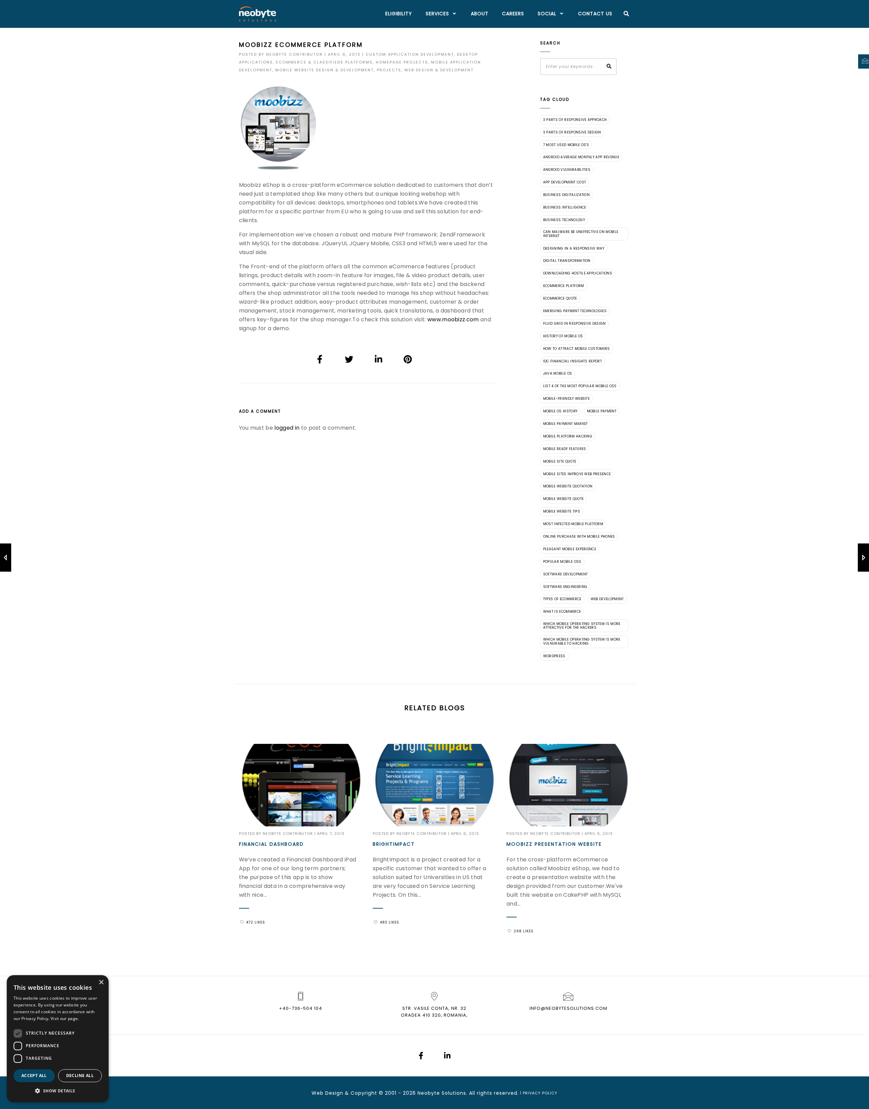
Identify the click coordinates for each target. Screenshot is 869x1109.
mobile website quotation (568, 486)
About (479, 13)
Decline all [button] (80, 1075)
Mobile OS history (560, 411)
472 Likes (255, 922)
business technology (564, 219)
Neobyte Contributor (294, 54)
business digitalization (566, 194)
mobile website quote (563, 498)
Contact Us (595, 13)
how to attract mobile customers (576, 348)
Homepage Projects (402, 62)
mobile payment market (565, 423)
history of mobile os (563, 336)
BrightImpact (394, 844)
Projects (389, 70)
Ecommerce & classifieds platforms (324, 62)
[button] (58, 1091)
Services (437, 13)
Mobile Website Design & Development (324, 70)
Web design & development (439, 70)
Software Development (565, 574)
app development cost (564, 182)
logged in (286, 428)
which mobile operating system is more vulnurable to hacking (582, 641)
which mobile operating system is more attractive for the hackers (582, 625)
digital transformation (567, 260)
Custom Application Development (410, 54)
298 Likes (524, 931)
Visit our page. (65, 1018)
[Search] (626, 14)
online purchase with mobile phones (579, 536)
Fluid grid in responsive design (574, 323)
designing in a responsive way (573, 248)
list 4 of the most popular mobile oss (580, 386)
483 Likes (389, 922)
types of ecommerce (562, 599)
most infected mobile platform (573, 523)
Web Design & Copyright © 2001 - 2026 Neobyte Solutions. (389, 1093)
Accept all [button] (34, 1075)
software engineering (565, 586)
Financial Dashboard (271, 844)
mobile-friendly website (566, 398)
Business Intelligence (564, 207)
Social (547, 13)
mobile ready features (564, 448)
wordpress (554, 656)
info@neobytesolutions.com (568, 1008)
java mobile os (557, 373)
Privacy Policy (540, 1093)
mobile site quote (559, 461)
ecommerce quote (560, 298)
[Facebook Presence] (421, 1056)
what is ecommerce (562, 611)
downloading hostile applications (577, 273)
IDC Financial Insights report (572, 361)
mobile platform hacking (567, 436)
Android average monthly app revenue (581, 157)
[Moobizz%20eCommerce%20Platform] (320, 359)
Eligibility (398, 13)
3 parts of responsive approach (575, 119)
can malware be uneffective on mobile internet (580, 233)
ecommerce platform (563, 285)
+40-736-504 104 (300, 1008)
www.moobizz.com (453, 319)
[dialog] (58, 1038)
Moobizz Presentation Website (554, 844)
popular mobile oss (562, 561)
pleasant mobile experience (569, 549)
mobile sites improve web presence (577, 474)
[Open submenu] (453, 13)
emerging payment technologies (575, 311)
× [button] (101, 982)
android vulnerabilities (566, 169)
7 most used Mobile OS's (566, 144)
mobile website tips (561, 511)
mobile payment (601, 411)
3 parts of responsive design (572, 132)
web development (607, 599)
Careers (513, 13)
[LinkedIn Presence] (447, 1056)
